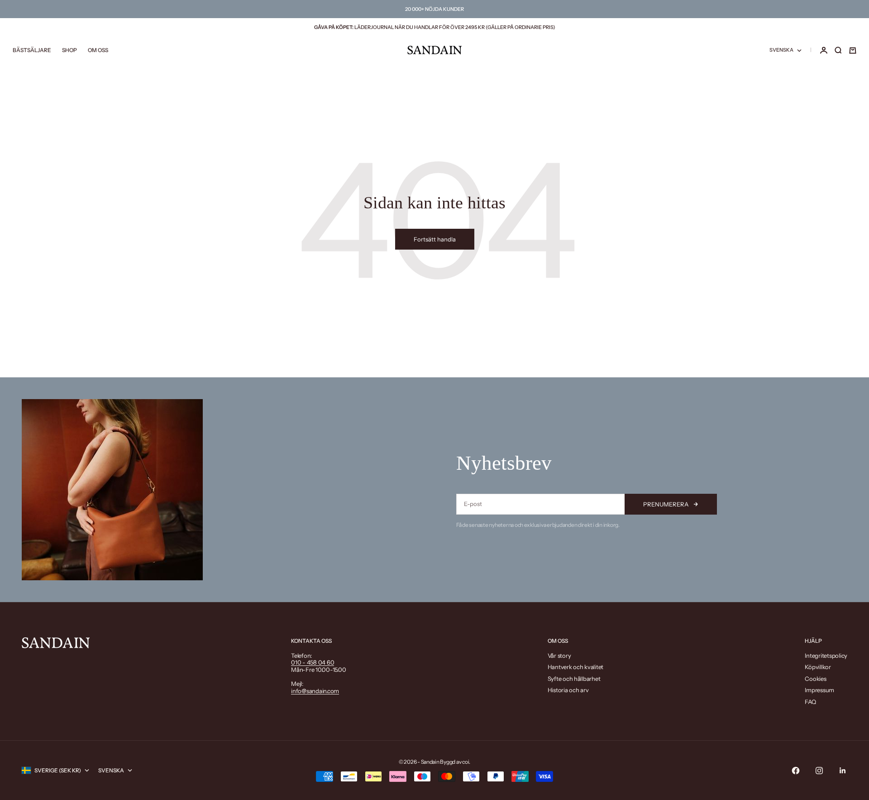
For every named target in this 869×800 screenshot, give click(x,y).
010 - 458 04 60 (312, 662)
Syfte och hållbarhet (574, 678)
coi (465, 761)
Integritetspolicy (826, 655)
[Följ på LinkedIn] (842, 770)
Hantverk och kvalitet (576, 666)
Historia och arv (568, 690)
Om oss (98, 50)
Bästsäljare (32, 50)
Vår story (559, 655)
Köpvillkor (818, 666)
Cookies (815, 678)
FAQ (810, 701)
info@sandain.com (315, 690)
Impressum (819, 690)
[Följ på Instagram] (819, 770)
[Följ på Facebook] (795, 770)
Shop (69, 50)
